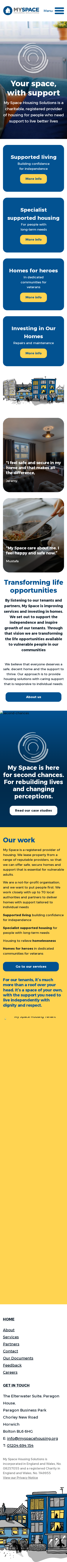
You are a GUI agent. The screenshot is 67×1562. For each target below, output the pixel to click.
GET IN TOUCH (16, 1385)
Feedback (12, 1365)
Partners (11, 1344)
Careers (10, 1372)
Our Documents (18, 1358)
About (9, 1330)
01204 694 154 (20, 1445)
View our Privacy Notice (20, 1478)
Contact (10, 1351)
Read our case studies (33, 810)
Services (11, 1337)
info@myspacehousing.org (32, 1438)
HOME (9, 1319)
